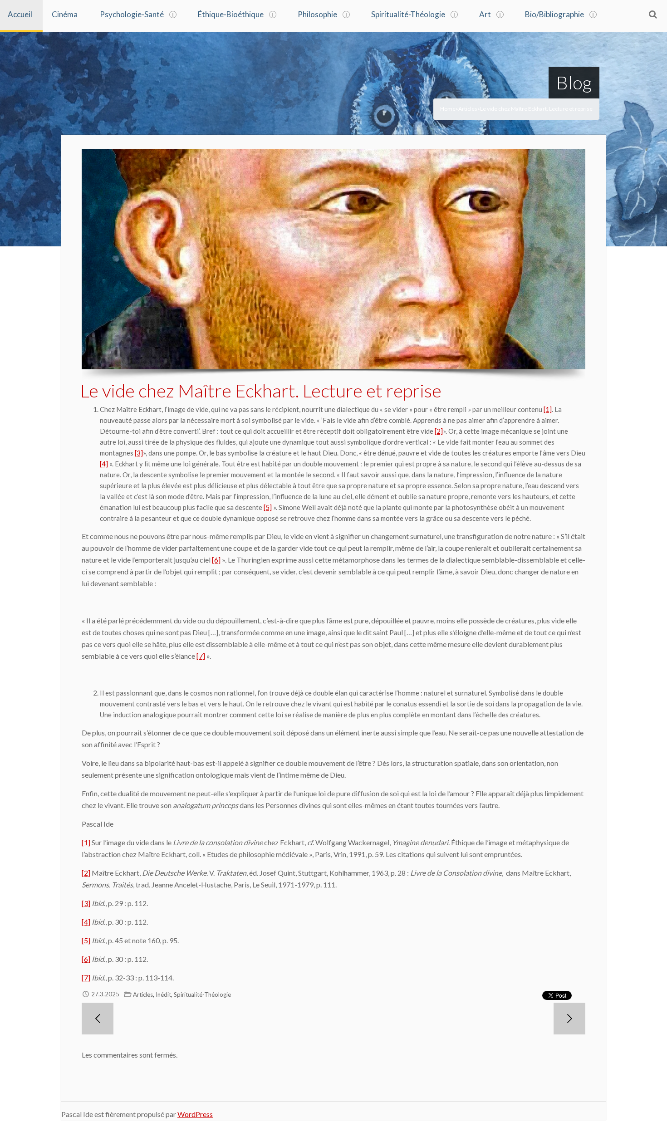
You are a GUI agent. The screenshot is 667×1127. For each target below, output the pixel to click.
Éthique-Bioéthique (231, 14)
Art (485, 14)
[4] (104, 464)
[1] (548, 409)
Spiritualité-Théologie (408, 14)
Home (448, 108)
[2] (439, 431)
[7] (200, 656)
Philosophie (317, 14)
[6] (216, 559)
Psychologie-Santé (132, 14)
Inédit (163, 994)
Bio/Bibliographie (554, 14)
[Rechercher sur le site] (653, 14)
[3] (139, 453)
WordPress (195, 1114)
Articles (467, 108)
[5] (268, 507)
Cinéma (65, 14)
